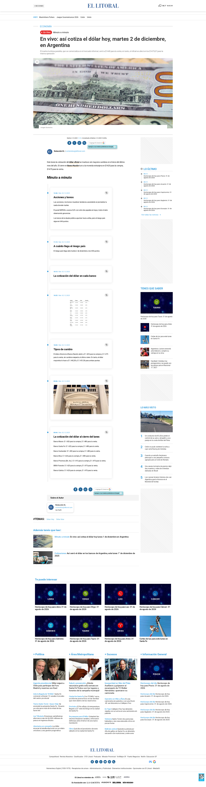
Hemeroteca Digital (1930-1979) (58, 768)
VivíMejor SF (121, 757)
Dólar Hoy (50, 519)
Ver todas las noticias (149, 215)
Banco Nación (73, 165)
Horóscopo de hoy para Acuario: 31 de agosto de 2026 (157, 184)
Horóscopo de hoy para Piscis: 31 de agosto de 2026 (157, 176)
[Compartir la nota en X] (74, 143)
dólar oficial (74, 162)
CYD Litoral (88, 757)
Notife (143, 757)
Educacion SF (151, 757)
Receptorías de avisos (80, 768)
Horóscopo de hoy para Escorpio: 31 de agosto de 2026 (158, 208)
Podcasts (97, 757)
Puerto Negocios (133, 757)
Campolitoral (54, 757)
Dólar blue (60, 519)
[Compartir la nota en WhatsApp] (79, 143)
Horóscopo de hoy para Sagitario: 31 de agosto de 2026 (158, 200)
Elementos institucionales (122, 768)
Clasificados (78, 757)
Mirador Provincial (109, 757)
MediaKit (156, 768)
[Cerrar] (115, 147)
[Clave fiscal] (201, 781)
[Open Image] (37, 62)
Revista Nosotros (66, 757)
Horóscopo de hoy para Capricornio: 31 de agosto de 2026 (158, 192)
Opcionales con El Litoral (142, 768)
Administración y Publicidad (100, 768)
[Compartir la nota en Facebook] (69, 143)
